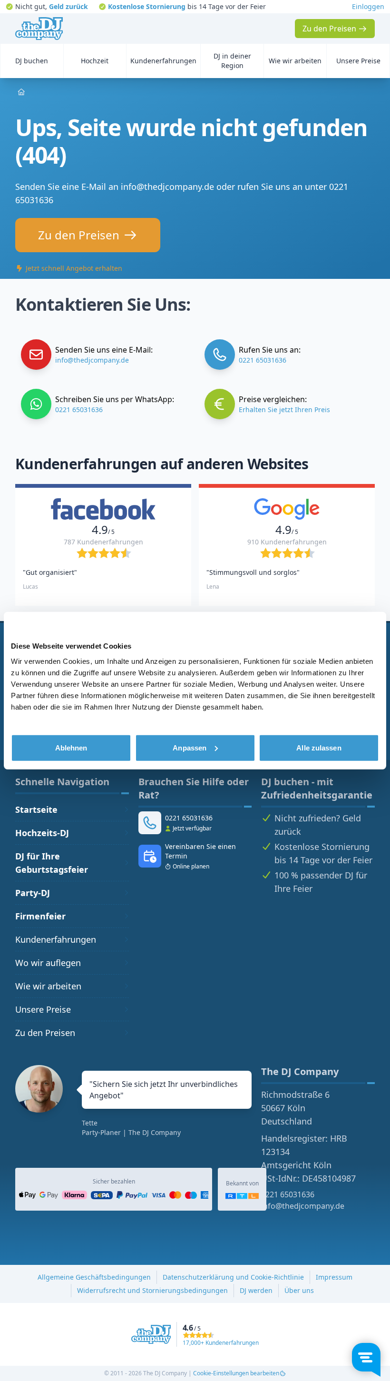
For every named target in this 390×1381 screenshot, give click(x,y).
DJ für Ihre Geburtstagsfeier (51, 862)
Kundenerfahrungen (55, 939)
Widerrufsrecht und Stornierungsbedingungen (152, 1290)
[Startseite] (39, 28)
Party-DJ (32, 892)
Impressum (334, 1277)
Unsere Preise (43, 1009)
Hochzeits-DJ (42, 832)
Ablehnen (71, 747)
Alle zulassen (318, 747)
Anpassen (189, 747)
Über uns (299, 1290)
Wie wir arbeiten (48, 986)
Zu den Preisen (45, 1032)
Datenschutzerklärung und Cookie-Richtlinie (233, 1277)
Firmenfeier (40, 916)
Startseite (36, 809)
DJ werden (256, 1290)
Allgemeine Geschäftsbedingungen (94, 1277)
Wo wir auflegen (48, 962)
